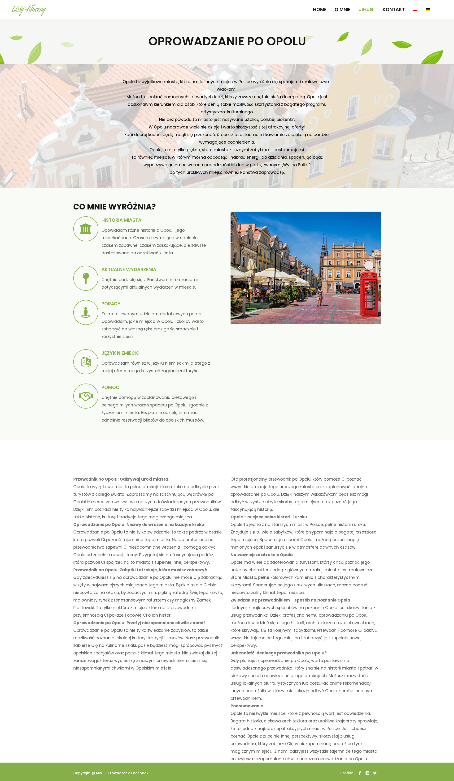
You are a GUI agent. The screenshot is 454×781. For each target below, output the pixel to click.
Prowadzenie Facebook (128, 773)
